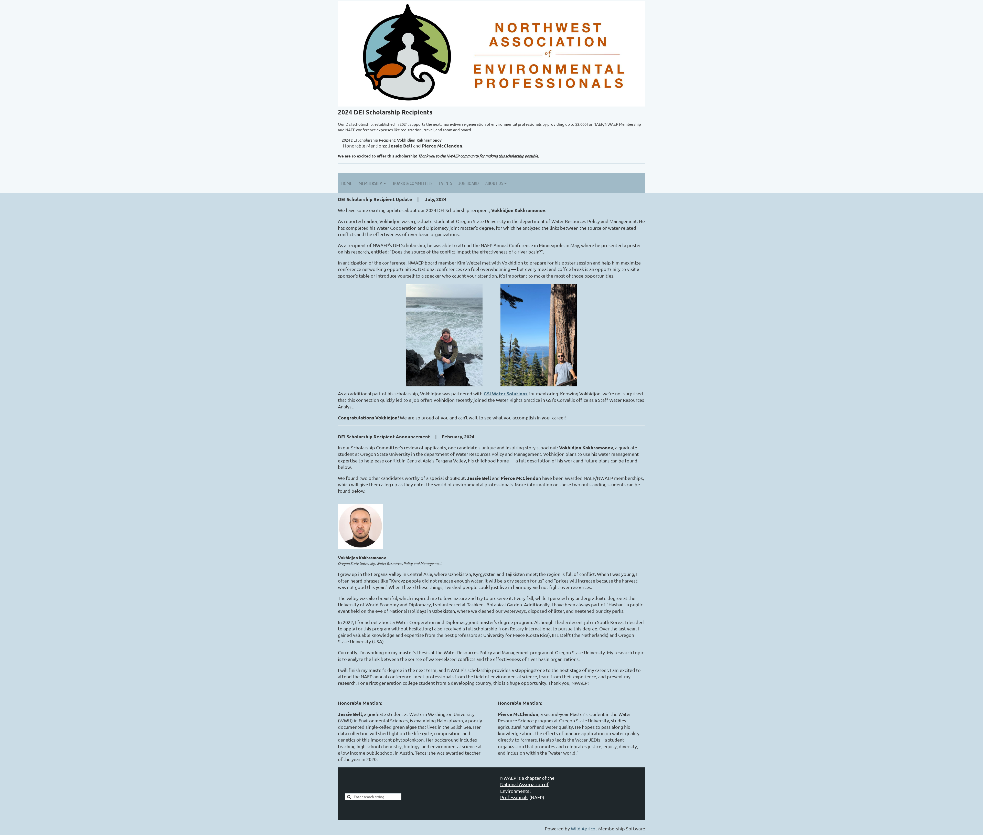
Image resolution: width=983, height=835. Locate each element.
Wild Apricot (584, 828)
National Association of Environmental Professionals (524, 790)
